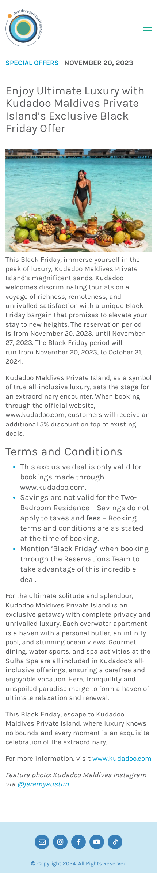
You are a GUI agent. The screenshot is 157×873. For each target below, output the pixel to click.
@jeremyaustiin (43, 784)
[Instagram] (60, 842)
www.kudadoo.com (122, 759)
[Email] (42, 842)
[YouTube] (96, 842)
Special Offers (32, 63)
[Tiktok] (115, 842)
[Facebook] (78, 842)
